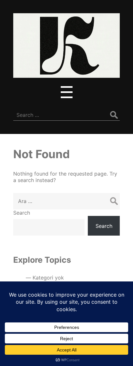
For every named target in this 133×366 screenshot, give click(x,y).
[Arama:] (66, 201)
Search (21, 212)
